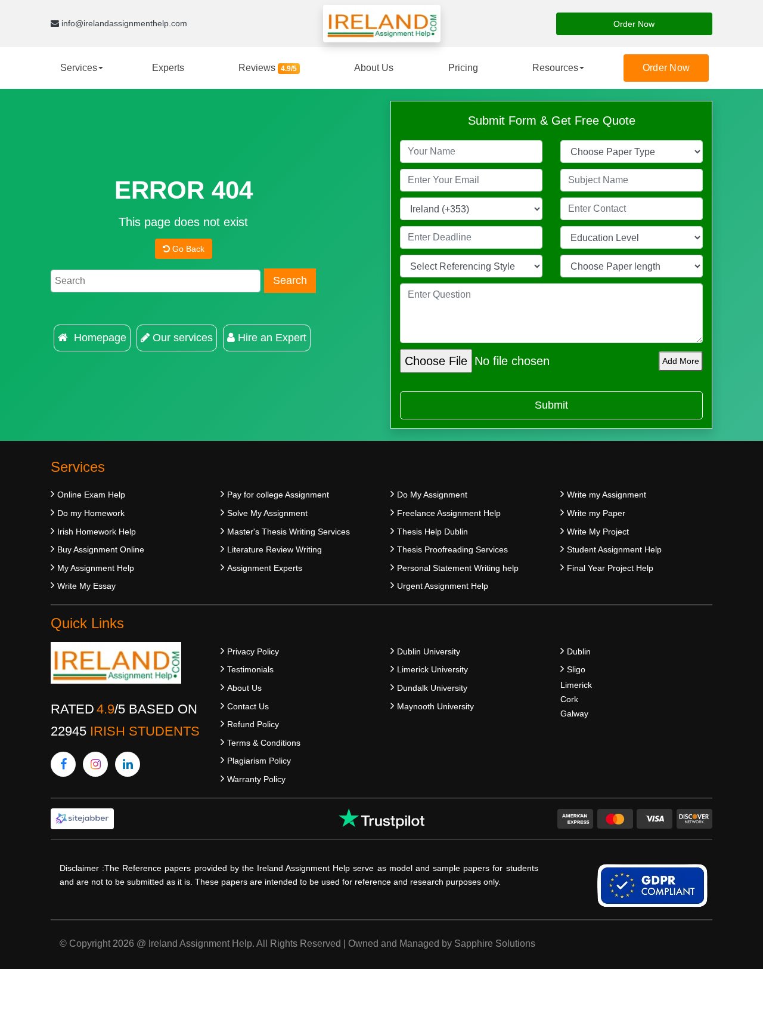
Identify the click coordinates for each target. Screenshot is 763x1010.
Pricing (463, 68)
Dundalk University (432, 688)
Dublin (579, 651)
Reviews (267, 68)
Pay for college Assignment (278, 494)
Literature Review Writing (274, 549)
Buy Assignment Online (100, 549)
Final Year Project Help (610, 568)
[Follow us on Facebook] (63, 764)
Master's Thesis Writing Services (288, 531)
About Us (373, 68)
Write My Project (598, 531)
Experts (168, 68)
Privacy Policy (253, 651)
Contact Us (248, 706)
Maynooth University (435, 706)
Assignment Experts (264, 568)
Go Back (187, 249)
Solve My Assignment (267, 513)
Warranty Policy (256, 779)
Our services (183, 338)
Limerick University (432, 669)
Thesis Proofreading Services (452, 549)
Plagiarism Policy (259, 760)
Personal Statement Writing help (458, 568)
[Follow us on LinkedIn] (127, 764)
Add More (680, 361)
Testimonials (250, 669)
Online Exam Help (91, 494)
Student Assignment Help (614, 549)
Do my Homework (91, 513)
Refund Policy (253, 724)
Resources (555, 68)
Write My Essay (86, 586)
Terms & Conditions (263, 743)
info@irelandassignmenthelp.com (123, 23)
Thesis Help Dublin (432, 531)
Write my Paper (596, 513)
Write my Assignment (606, 494)
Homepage (98, 338)
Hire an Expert (272, 338)
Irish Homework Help (96, 531)
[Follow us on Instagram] (95, 764)
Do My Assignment (432, 494)
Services (78, 68)
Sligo (576, 669)
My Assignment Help (95, 568)
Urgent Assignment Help (442, 586)
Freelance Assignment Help (449, 513)
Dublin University (428, 651)
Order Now (634, 24)
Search (290, 280)
